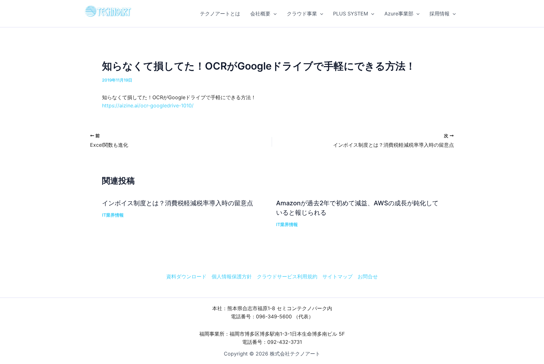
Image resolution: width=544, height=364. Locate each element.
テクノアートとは (220, 13)
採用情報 (439, 13)
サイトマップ (337, 276)
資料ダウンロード (186, 276)
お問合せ (368, 276)
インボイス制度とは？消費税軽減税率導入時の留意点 (177, 203)
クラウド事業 (302, 13)
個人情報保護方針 (232, 276)
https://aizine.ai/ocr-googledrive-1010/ (148, 105)
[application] (273, 13)
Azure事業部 (398, 13)
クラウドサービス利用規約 (287, 276)
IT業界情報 (113, 215)
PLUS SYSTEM (350, 13)
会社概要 (260, 13)
